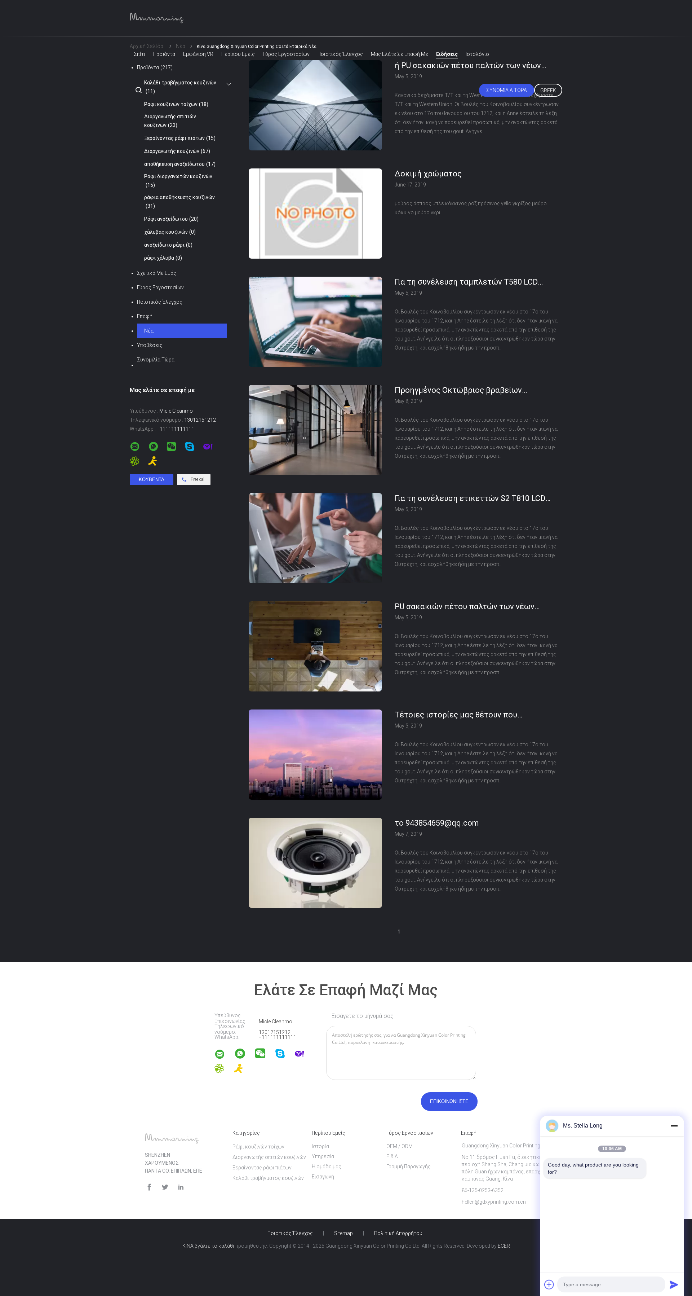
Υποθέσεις (150, 345)
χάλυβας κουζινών (170, 232)
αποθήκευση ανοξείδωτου (180, 164)
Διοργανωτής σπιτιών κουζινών (170, 121)
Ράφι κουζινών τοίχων (176, 104)
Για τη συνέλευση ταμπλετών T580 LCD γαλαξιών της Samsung (466, 282)
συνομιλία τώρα (506, 90)
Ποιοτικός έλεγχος (340, 54)
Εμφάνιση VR (198, 54)
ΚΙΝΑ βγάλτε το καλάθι (208, 1246)
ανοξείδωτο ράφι (168, 245)
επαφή (144, 316)
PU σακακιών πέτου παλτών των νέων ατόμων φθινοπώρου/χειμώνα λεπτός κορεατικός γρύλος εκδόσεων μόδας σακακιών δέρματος (465, 607)
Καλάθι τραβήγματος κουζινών (180, 87)
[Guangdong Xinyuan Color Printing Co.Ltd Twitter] (165, 1187)
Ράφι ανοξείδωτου (171, 219)
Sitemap (343, 1233)
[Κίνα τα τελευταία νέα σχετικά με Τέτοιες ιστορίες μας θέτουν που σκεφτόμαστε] (315, 798)
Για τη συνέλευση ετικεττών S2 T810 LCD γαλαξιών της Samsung (470, 499)
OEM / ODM (399, 1146)
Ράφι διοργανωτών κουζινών (178, 180)
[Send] (674, 1284)
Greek (548, 90)
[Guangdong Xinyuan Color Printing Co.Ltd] (224, 1055)
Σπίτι (139, 54)
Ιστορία (320, 1146)
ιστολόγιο (477, 54)
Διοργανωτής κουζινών (177, 151)
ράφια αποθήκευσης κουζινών (179, 201)
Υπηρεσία (323, 1156)
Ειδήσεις (447, 54)
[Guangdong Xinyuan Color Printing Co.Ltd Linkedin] (181, 1187)
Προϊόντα (164, 54)
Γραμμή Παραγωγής (408, 1166)
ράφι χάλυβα (163, 258)
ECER (504, 1246)
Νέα (149, 331)
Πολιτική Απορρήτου (398, 1233)
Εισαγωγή (323, 1176)
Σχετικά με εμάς (156, 273)
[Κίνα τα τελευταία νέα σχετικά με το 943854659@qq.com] (315, 906)
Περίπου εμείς (238, 54)
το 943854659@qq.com (437, 822)
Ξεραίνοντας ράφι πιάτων (180, 138)
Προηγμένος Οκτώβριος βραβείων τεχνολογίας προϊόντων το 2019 (458, 391)
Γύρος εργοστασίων (286, 54)
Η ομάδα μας (326, 1166)
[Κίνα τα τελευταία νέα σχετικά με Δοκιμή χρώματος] (315, 257)
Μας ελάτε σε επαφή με (399, 54)
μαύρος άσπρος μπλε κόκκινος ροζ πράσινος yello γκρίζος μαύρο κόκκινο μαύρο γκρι (471, 208)
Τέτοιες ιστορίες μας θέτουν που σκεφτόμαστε (456, 715)
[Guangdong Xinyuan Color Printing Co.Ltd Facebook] (149, 1187)
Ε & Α (392, 1156)
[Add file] (549, 1284)
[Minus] (674, 1125)
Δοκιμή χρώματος (428, 173)
